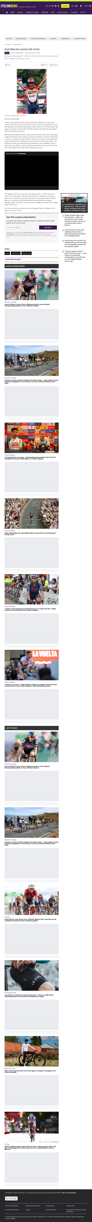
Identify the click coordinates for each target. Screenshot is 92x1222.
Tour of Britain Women (38, 38)
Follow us (45, 65)
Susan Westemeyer (17, 53)
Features (74, 12)
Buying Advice (62, 12)
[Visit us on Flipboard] (58, 6)
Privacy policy (50, 1206)
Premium (44, 12)
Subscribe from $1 (80, 38)
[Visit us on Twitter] (50, 6)
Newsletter (55, 65)
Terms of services (28, 232)
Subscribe (65, 6)
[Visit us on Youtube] (55, 6)
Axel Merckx (16, 253)
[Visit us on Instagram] (53, 6)
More (82, 12)
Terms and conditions (11, 1206)
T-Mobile (48, 208)
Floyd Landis (26, 253)
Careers (28, 1210)
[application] (32, 171)
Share (9, 65)
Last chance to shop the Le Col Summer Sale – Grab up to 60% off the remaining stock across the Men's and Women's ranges (75, 207)
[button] (87, 6)
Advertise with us (51, 1210)
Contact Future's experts (33, 1206)
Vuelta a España (21, 38)
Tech (52, 12)
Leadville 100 (65, 38)
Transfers (53, 38)
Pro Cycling (8, 44)
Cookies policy (70, 1206)
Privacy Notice (10, 234)
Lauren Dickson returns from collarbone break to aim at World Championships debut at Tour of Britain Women (75, 233)
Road (7, 253)
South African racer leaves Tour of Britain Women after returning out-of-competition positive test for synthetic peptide (75, 243)
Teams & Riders (17, 44)
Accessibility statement (12, 1210)
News (13, 12)
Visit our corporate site (69, 1193)
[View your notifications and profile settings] (81, 6)
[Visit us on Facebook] (47, 6)
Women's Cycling (32, 12)
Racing (20, 12)
